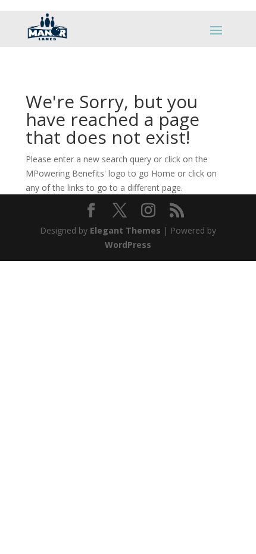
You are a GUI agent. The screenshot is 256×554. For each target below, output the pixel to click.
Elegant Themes (125, 230)
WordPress (128, 244)
